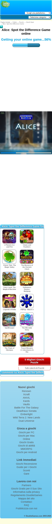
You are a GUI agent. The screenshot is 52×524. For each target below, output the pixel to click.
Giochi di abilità (26, 445)
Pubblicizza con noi (26, 508)
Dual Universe (26, 420)
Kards (26, 401)
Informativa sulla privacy (26, 492)
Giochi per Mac (26, 435)
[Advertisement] (26, 192)
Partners (26, 485)
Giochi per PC (26, 432)
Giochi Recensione (26, 463)
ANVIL (26, 397)
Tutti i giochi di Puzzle (34, 368)
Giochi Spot (30, 22)
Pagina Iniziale (5, 22)
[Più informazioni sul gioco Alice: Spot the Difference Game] (1, 25)
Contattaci (26, 501)
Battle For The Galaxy (26, 407)
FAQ (26, 505)
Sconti (26, 470)
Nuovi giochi (26, 387)
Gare (26, 473)
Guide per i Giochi (26, 467)
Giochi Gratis (26, 442)
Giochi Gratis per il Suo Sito (26, 488)
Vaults (26, 404)
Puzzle (21, 22)
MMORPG (26, 449)
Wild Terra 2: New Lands (26, 417)
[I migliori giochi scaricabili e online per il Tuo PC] (5, 4)
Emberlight (26, 414)
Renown (26, 391)
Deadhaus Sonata (26, 411)
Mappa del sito (26, 498)
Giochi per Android (26, 452)
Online (14, 22)
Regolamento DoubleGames (26, 495)
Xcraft (26, 394)
